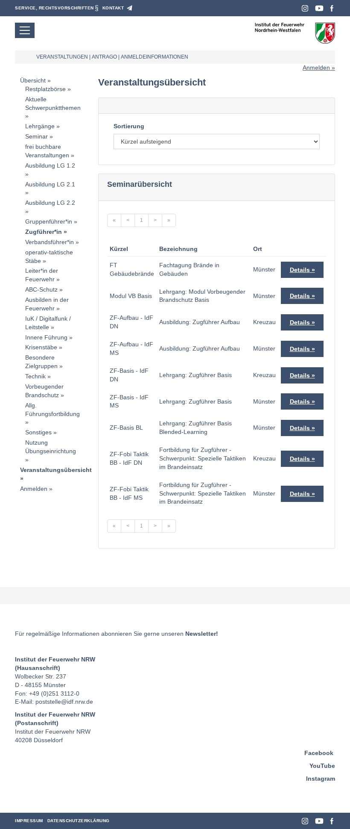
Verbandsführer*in (49, 242)
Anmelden (316, 67)
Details (300, 269)
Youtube (319, 8)
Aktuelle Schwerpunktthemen (53, 103)
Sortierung (129, 126)
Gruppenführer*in (48, 221)
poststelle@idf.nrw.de (64, 701)
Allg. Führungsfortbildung (52, 409)
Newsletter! (201, 633)
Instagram (305, 8)
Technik (35, 376)
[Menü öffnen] (25, 30)
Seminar (36, 136)
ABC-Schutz (41, 289)
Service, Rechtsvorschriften (54, 8)
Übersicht (33, 80)
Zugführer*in (43, 231)
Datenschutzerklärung (78, 820)
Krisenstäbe (41, 347)
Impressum (29, 820)
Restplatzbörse (45, 89)
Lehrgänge (40, 126)
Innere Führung (46, 337)
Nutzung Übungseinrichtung (50, 446)
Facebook (332, 8)
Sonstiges (38, 432)
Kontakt (113, 8)
